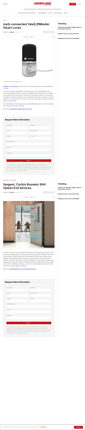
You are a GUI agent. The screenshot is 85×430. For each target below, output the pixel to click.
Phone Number (33, 130)
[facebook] (24, 37)
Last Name (33, 125)
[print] (54, 37)
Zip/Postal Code (10, 141)
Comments (9, 153)
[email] (33, 37)
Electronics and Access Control (27, 12)
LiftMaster (12, 32)
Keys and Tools (58, 12)
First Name (9, 125)
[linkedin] (26, 37)
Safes (65, 12)
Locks (50, 12)
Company (8, 136)
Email (8, 130)
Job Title (32, 136)
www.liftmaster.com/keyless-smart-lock (20, 109)
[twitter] (29, 37)
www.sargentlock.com (15, 269)
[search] (7, 4)
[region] (42, 427)
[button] (4, 4)
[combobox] (28, 149)
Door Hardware (42, 12)
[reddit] (31, 37)
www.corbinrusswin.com (29, 269)
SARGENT (12, 192)
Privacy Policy (43, 426)
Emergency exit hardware (9, 180)
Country (8, 147)
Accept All (78, 427)
